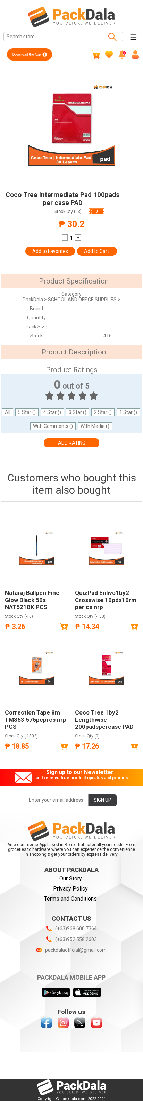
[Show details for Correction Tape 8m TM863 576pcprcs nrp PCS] (36, 667)
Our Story (70, 878)
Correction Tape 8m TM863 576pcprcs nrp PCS (35, 719)
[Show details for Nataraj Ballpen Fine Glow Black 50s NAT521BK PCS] (36, 547)
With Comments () (53, 426)
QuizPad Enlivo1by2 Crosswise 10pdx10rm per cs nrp (105, 600)
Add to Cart (97, 251)
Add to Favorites (50, 251)
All (7, 412)
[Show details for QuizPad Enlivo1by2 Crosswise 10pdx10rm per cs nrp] (107, 547)
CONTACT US (71, 918)
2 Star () (103, 412)
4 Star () (52, 412)
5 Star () (27, 412)
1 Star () (128, 412)
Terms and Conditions (70, 898)
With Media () (95, 426)
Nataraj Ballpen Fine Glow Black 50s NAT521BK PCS (32, 600)
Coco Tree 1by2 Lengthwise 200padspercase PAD (104, 719)
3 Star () (77, 412)
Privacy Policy (70, 888)
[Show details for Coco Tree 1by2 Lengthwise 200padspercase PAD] (107, 667)
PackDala (33, 299)
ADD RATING (71, 443)
